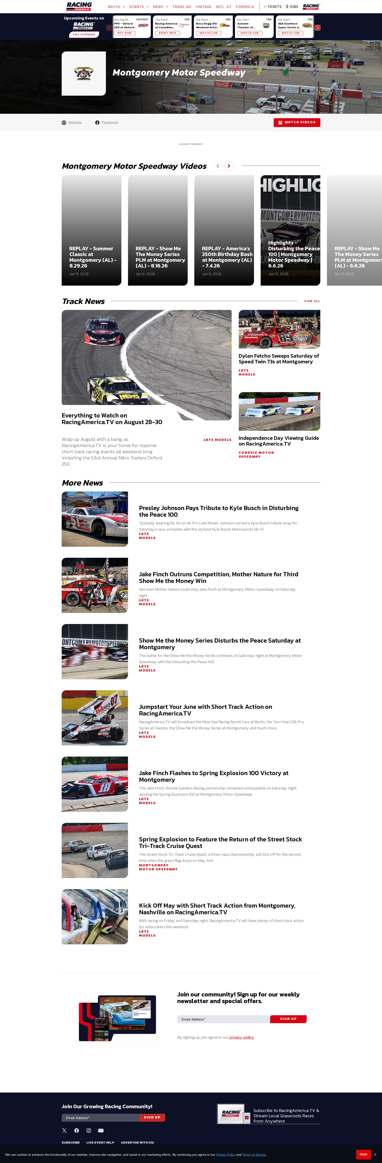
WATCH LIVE (209, 33)
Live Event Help (100, 1142)
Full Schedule (84, 34)
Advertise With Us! (137, 1142)
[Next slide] (229, 166)
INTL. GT (224, 6)
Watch (114, 6)
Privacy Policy (225, 1154)
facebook (110, 122)
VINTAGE (204, 6)
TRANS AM (181, 6)
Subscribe (71, 1142)
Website (75, 122)
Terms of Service (254, 1154)
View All (312, 301)
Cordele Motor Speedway (256, 455)
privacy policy (241, 1037)
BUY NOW (125, 33)
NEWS (158, 6)
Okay (364, 1154)
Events (137, 6)
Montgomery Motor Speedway (158, 868)
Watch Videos (300, 122)
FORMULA (245, 6)
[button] (317, 27)
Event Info (167, 33)
